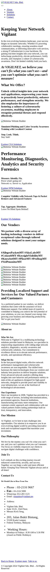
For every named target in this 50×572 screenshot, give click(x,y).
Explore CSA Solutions (11, 144)
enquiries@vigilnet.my (23, 496)
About (10, 9)
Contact (10, 17)
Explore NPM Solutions (11, 188)
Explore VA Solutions (10, 219)
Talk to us (32, 561)
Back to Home (7, 561)
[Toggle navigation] (2, 5)
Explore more (21, 561)
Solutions (11, 14)
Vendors (10, 12)
